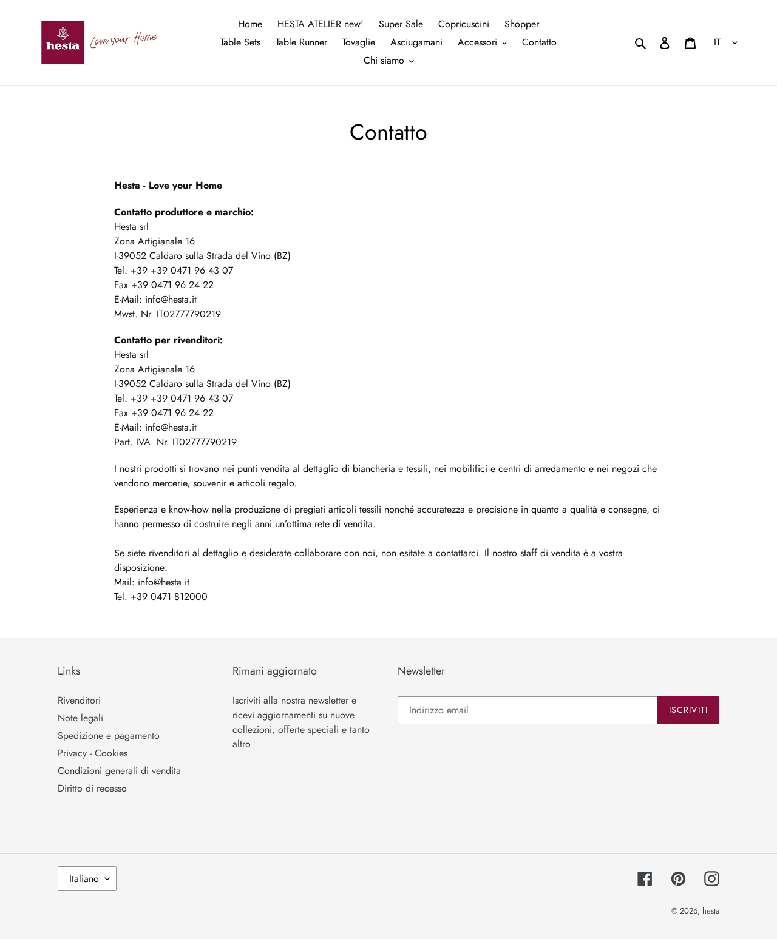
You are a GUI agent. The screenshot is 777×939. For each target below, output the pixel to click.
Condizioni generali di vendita (119, 771)
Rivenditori (79, 700)
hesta (710, 911)
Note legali (80, 718)
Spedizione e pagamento (109, 735)
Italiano (84, 879)
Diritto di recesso (92, 788)
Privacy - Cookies (92, 753)
